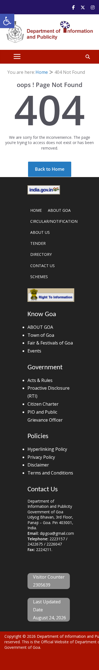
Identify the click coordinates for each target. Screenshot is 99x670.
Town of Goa (41, 335)
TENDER (38, 243)
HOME (36, 210)
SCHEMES (39, 276)
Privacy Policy (41, 457)
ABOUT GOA (59, 210)
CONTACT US (42, 265)
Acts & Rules (40, 380)
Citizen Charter (43, 404)
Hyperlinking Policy (47, 449)
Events (34, 351)
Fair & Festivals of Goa (50, 343)
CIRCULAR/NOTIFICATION (54, 221)
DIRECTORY (41, 254)
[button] (7, 21)
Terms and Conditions (50, 473)
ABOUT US (40, 232)
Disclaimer (38, 465)
